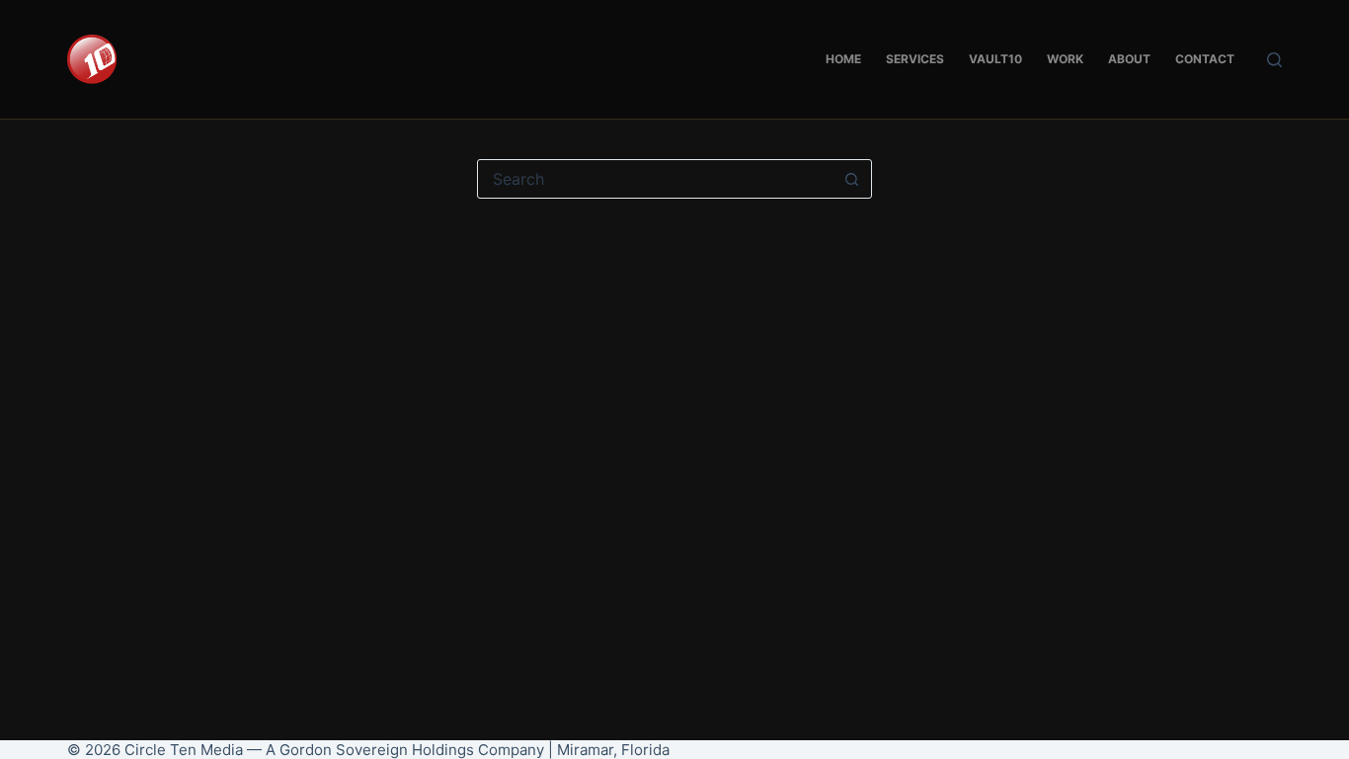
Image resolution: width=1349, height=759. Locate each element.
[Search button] (852, 179)
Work (1065, 58)
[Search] (1274, 59)
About (1129, 58)
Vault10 (995, 58)
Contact (1204, 58)
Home (843, 58)
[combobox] (655, 179)
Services (915, 58)
